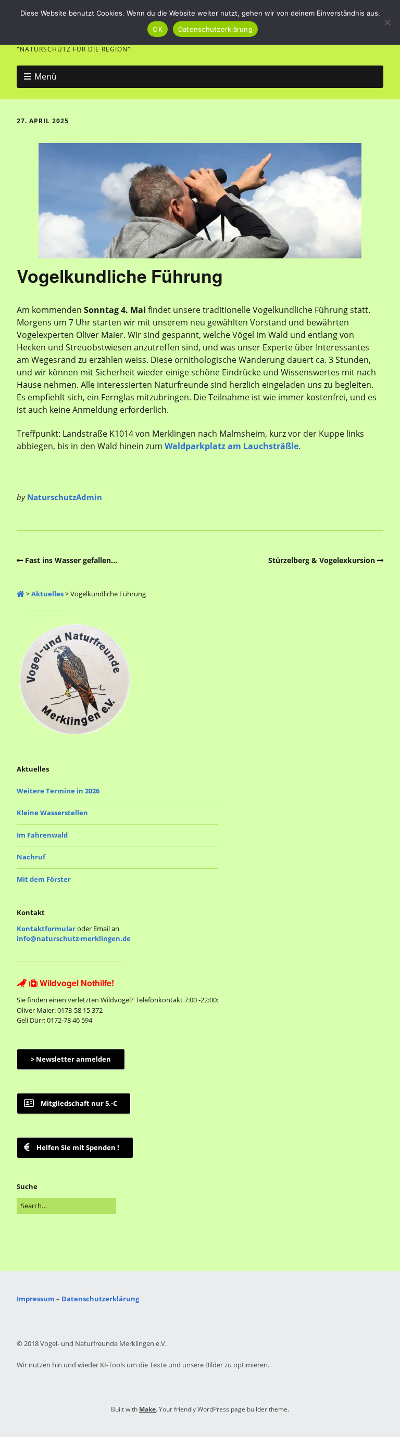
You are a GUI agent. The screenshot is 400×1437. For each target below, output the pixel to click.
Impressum (36, 1298)
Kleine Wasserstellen (52, 812)
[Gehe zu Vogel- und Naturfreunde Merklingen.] (20, 593)
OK (157, 29)
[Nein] (387, 22)
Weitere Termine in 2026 (58, 790)
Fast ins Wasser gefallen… (71, 560)
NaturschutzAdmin (64, 497)
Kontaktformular (46, 928)
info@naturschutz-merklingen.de (74, 938)
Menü (45, 76)
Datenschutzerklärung (100, 1298)
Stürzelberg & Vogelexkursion (321, 560)
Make (147, 1409)
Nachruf (31, 856)
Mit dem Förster (44, 879)
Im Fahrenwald (42, 835)
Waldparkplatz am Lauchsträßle (231, 446)
